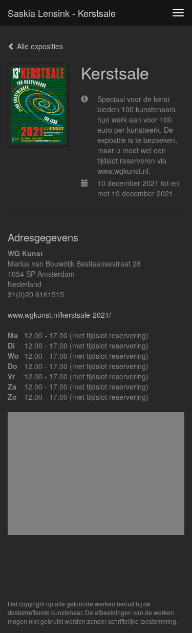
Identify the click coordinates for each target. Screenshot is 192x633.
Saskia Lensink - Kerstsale (62, 12)
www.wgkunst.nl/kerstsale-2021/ (59, 315)
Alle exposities (39, 46)
